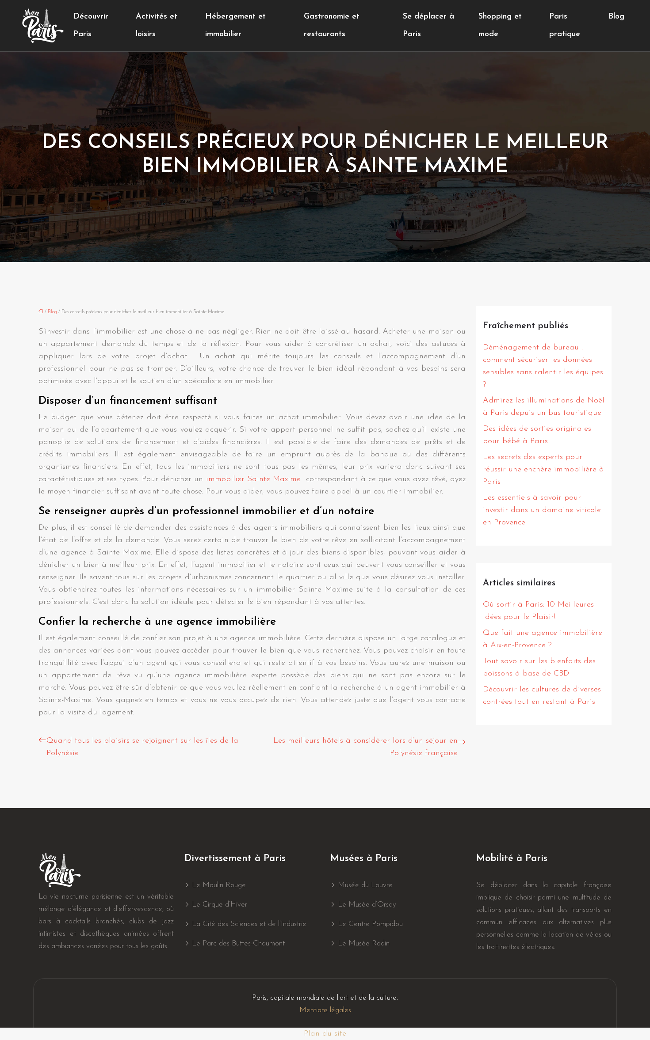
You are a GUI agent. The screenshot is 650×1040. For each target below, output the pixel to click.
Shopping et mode (500, 25)
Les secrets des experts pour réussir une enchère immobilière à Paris (543, 469)
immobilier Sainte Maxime (253, 479)
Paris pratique (564, 25)
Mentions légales (325, 1010)
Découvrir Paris (90, 25)
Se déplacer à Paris (428, 25)
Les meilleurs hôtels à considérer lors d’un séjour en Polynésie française (365, 747)
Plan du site (325, 1034)
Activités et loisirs (156, 25)
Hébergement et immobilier (235, 25)
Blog (616, 17)
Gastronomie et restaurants (331, 25)
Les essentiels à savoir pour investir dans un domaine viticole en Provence (542, 510)
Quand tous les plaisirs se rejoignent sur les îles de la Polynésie (142, 747)
